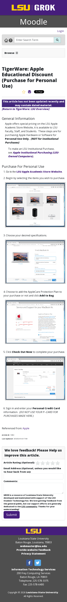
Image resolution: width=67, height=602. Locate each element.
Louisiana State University (42, 592)
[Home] (6, 40)
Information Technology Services (33, 569)
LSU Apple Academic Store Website (39, 171)
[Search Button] (57, 40)
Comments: (11, 481)
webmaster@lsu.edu (33, 546)
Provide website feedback (34, 550)
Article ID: (6, 435)
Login (60, 31)
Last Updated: (7, 439)
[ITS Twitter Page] (37, 563)
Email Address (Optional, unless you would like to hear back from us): (32, 470)
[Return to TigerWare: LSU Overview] (25, 109)
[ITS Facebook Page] (29, 563)
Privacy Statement (33, 553)
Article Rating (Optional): (19, 462)
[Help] (10, 40)
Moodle (33, 21)
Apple (26, 428)
